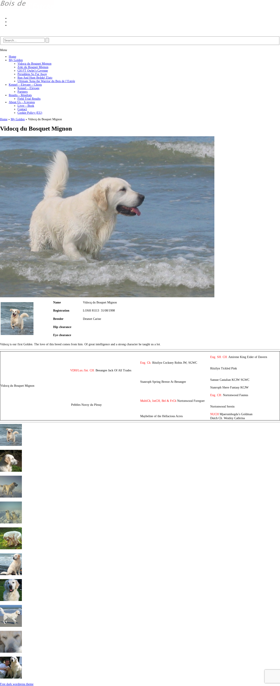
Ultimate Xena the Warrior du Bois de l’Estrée (46, 81)
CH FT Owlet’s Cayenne (33, 70)
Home (12, 56)
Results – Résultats (20, 95)
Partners (23, 91)
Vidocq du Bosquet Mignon (34, 63)
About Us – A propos (22, 102)
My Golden (16, 60)
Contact (22, 109)
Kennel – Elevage (28, 88)
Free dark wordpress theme (16, 684)
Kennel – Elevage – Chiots (25, 84)
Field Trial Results (29, 98)
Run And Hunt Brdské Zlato (35, 77)
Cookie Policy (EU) (30, 112)
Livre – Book (26, 105)
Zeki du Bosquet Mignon (33, 67)
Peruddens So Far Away (32, 74)
